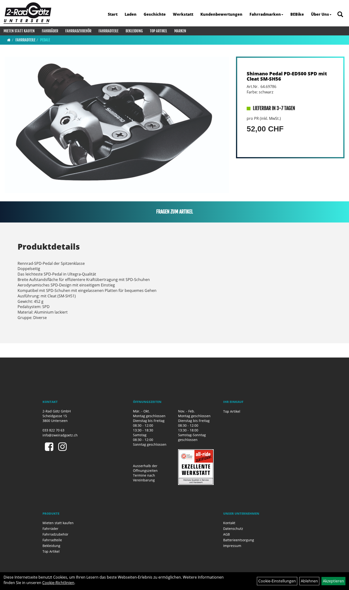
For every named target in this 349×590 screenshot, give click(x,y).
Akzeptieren (333, 581)
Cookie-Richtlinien (58, 582)
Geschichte (155, 14)
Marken (180, 31)
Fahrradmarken (265, 14)
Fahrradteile (108, 31)
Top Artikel (158, 31)
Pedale (45, 40)
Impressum (232, 545)
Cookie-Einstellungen (277, 581)
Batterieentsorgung (238, 540)
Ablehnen (309, 581)
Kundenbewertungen (221, 14)
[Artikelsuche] (340, 15)
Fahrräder (50, 31)
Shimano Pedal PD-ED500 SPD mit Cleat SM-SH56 (287, 76)
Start (113, 14)
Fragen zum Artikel (174, 212)
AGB (226, 534)
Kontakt (229, 523)
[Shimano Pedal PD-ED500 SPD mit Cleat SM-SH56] (117, 125)
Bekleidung (134, 31)
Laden (131, 14)
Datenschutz (233, 528)
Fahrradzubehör (78, 31)
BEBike (297, 14)
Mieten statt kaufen (19, 31)
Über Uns (320, 14)
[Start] (9, 40)
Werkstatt (183, 14)
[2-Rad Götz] (27, 13)
